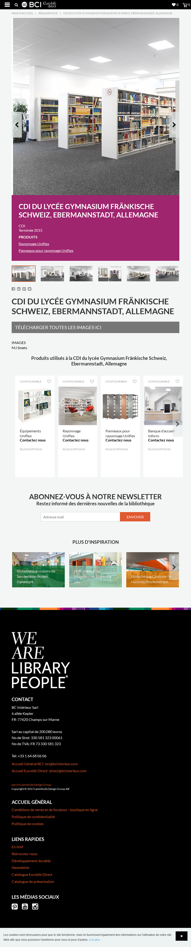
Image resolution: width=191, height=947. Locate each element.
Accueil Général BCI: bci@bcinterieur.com (45, 763)
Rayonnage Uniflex (34, 243)
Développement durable (31, 860)
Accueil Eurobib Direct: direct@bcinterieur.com (49, 770)
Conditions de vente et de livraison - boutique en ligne (55, 809)
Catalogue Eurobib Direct (32, 874)
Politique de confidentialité (33, 816)
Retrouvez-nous (25, 853)
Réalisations (48, 13)
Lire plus (94, 939)
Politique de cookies (28, 823)
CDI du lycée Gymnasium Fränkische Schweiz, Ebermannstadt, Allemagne (117, 13)
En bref (17, 846)
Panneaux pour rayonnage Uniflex (46, 250)
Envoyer (135, 517)
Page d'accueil (22, 13)
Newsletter (21, 867)
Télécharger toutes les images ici (58, 327)
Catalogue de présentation (33, 881)
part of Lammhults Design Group (31, 784)
